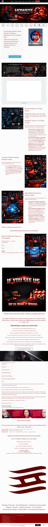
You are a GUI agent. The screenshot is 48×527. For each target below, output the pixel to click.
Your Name (4, 364)
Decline (44, 525)
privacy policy (23, 525)
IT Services (16, 1)
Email (3, 245)
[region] (24, 13)
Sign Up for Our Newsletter (5, 522)
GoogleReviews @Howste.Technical (7, 521)
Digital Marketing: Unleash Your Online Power (24, 325)
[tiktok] (31, 25)
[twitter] (26, 25)
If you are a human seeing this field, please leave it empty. (13, 407)
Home (12, 1)
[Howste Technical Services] (2, 1)
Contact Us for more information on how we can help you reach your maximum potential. (24, 435)
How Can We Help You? (6, 372)
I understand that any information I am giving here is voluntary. (13, 400)
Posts (26, 1)
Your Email (4, 366)
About (23, 1)
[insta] (17, 25)
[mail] (8, 25)
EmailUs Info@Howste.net (5, 516)
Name (3, 248)
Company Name (5, 242)
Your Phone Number (5, 369)
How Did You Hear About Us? (7, 376)
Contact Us (29, 1)
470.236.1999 (37, 1)
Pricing (20, 1)
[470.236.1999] (3, 25)
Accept (38, 525)
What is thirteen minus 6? (7, 403)
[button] (46, 1)
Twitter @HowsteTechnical (5, 519)
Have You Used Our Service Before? (8, 378)
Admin (33, 1)
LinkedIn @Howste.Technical (6, 520)
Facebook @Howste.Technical (6, 517)
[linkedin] (21, 25)
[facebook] (12, 25)
